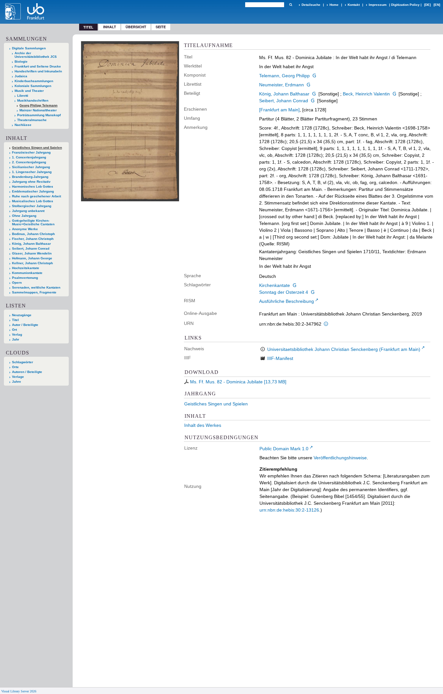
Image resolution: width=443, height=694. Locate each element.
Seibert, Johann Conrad (283, 100)
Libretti (22, 95)
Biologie (21, 61)
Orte (15, 367)
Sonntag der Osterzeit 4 (283, 292)
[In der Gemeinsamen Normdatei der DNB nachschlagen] (314, 75)
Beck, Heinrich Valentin (366, 93)
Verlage (18, 376)
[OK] (290, 4)
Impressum (378, 4)
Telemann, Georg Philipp (284, 75)
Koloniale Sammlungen (33, 86)
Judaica (21, 76)
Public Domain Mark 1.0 (283, 448)
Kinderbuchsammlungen (34, 81)
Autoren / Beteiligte (27, 372)
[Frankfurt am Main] (279, 109)
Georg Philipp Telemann (38, 105)
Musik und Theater (29, 91)
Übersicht (136, 26)
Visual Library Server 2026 (18, 691)
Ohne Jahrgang (24, 215)
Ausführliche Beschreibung (286, 301)
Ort (14, 329)
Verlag (17, 334)
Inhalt (109, 26)
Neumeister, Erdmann (281, 84)
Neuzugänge (21, 315)
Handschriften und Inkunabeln (38, 71)
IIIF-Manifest (280, 358)
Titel (15, 320)
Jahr (15, 339)
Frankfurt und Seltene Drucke (38, 66)
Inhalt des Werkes (202, 425)
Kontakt (354, 4)
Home (334, 4)
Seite (161, 26)
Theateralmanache (32, 120)
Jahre (16, 381)
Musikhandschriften (32, 100)
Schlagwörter (22, 362)
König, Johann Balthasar (284, 93)
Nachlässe (23, 125)
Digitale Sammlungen (29, 48)
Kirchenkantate (274, 285)
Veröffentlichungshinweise (340, 457)
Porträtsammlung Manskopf (39, 115)
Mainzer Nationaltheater (38, 110)
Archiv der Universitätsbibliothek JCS (36, 54)
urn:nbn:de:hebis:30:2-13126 (289, 510)
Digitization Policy (405, 4)
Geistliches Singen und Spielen (216, 403)
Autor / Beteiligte (25, 325)
